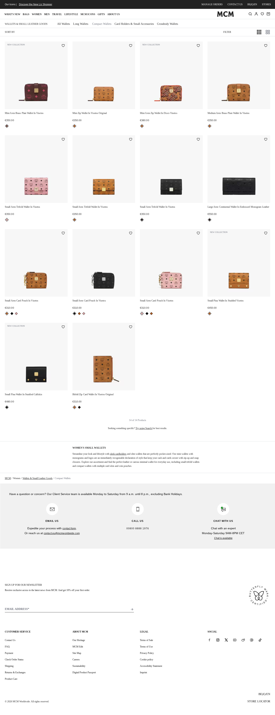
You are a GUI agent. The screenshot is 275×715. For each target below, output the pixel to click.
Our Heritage (78, 640)
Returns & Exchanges (15, 672)
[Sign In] (256, 14)
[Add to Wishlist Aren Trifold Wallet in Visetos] (63, 139)
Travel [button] (57, 14)
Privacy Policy (147, 653)
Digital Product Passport (84, 672)
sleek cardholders (118, 453)
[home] (225, 16)
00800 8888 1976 (137, 528)
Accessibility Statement (151, 666)
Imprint (143, 672)
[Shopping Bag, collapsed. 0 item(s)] (268, 14)
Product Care (11, 678)
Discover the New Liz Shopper (35, 4)
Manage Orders (212, 4)
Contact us (235, 4)
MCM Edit (77, 646)
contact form (69, 528)
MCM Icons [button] (88, 14)
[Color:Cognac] (74, 126)
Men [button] (47, 14)
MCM (8, 478)
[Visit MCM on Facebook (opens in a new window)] (209, 640)
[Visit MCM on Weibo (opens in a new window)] (243, 640)
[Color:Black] (142, 220)
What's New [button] (12, 14)
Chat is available (223, 538)
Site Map (76, 653)
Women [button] (37, 14)
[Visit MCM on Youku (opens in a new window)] (251, 640)
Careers (76, 659)
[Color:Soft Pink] (7, 220)
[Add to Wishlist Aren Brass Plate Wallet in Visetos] (63, 46)
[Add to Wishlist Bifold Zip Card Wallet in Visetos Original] (130, 327)
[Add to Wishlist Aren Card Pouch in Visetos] (63, 233)
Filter (227, 32)
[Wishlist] (262, 14)
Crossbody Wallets (167, 23)
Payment (9, 653)
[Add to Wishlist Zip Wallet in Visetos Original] (130, 46)
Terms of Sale (146, 640)
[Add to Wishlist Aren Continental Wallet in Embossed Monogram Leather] (265, 139)
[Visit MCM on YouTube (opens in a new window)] (235, 640)
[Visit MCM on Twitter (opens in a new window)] (226, 640)
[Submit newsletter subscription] (132, 609)
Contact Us (10, 640)
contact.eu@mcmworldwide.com (62, 533)
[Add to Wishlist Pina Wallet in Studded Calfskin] (63, 327)
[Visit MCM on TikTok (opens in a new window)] (260, 640)
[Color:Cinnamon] (7, 126)
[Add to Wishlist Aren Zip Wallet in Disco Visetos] (198, 46)
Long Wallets (80, 23)
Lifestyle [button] (71, 14)
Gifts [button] (101, 14)
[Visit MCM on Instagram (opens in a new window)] (218, 640)
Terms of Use (146, 646)
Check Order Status (14, 659)
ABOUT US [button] (113, 14)
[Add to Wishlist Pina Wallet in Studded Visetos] (265, 233)
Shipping (9, 666)
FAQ (7, 646)
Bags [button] (26, 14)
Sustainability (78, 666)
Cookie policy (146, 659)
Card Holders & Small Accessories (134, 23)
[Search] (250, 14)
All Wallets (63, 23)
